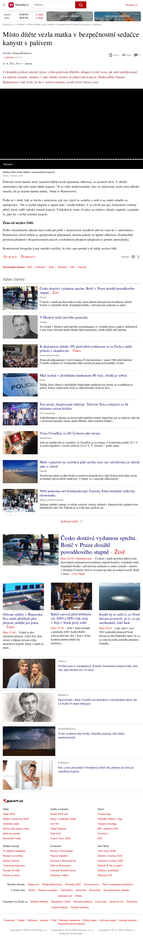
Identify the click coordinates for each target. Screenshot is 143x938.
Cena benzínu (91, 884)
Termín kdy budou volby (16, 828)
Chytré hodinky (59, 907)
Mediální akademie (69, 920)
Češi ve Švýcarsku (60, 865)
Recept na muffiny (13, 855)
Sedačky (62, 267)
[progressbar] (71, 159)
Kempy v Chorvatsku (61, 851)
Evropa (43, 322)
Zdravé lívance (11, 860)
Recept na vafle (11, 870)
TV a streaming (47, 413)
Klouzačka (94, 890)
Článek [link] (7, 98)
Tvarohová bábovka (14, 865)
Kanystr (82, 267)
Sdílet (129, 55)
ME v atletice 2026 (108, 828)
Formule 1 (103, 833)
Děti (72, 267)
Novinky (7, 53)
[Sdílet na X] (138, 256)
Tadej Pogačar (58, 828)
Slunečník (81, 890)
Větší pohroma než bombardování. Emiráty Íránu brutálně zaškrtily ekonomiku (87, 493)
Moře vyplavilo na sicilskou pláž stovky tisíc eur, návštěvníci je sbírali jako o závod (90, 464)
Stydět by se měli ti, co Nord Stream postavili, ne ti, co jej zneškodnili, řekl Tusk (119, 618)
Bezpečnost (46, 438)
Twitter (21, 920)
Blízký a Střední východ (51, 500)
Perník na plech (11, 875)
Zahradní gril (65, 895)
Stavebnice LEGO (61, 901)
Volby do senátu (11, 833)
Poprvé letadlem (59, 855)
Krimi (42, 380)
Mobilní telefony (39, 901)
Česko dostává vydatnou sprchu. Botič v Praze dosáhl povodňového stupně (87, 290)
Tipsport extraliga (107, 823)
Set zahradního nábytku (116, 890)
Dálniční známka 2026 (110, 855)
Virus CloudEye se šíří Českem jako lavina (70, 433)
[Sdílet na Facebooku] (133, 256)
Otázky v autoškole (108, 870)
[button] (71, 124)
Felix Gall (55, 833)
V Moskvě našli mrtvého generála (64, 317)
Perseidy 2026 (73, 884)
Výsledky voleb (11, 823)
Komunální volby (12, 838)
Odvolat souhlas (128, 920)
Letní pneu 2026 (107, 851)
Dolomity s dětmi (59, 875)
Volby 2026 (9, 814)
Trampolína (66, 890)
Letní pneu (101, 901)
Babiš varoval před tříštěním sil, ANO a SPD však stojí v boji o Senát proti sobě (71, 618)
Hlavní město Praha (49, 355)
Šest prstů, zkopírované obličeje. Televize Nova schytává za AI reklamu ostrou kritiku (84, 406)
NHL (100, 838)
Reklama (32, 920)
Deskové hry (116, 901)
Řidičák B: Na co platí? (110, 865)
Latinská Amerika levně (63, 870)
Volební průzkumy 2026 (16, 818)
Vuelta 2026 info (59, 814)
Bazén (31, 890)
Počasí (43, 297)
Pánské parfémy (80, 907)
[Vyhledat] (80, 4)
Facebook (9, 920)
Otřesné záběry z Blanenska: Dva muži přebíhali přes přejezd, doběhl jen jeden (23, 618)
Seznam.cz (131, 4)
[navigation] (4, 5)
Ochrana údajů (108, 920)
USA (29, 267)
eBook (116, 55)
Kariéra (44, 920)
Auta (51, 267)
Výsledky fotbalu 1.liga (110, 818)
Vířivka (78, 895)
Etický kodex (90, 920)
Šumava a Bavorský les (63, 860)
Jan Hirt (54, 823)
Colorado (40, 267)
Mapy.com (33, 884)
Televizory (131, 901)
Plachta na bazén (47, 890)
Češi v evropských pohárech (117, 884)
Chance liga (104, 814)
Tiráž (54, 920)
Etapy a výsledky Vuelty (63, 818)
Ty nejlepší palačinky (14, 851)
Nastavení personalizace (71, 923)
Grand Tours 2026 (60, 838)
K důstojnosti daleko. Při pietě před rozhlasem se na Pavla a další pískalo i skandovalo (86, 348)
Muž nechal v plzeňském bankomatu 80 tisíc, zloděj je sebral (83, 375)
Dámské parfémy (82, 901)
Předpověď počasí (52, 884)
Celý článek (78, 574)
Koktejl (43, 471)
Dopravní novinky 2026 (110, 860)
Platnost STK (105, 875)
